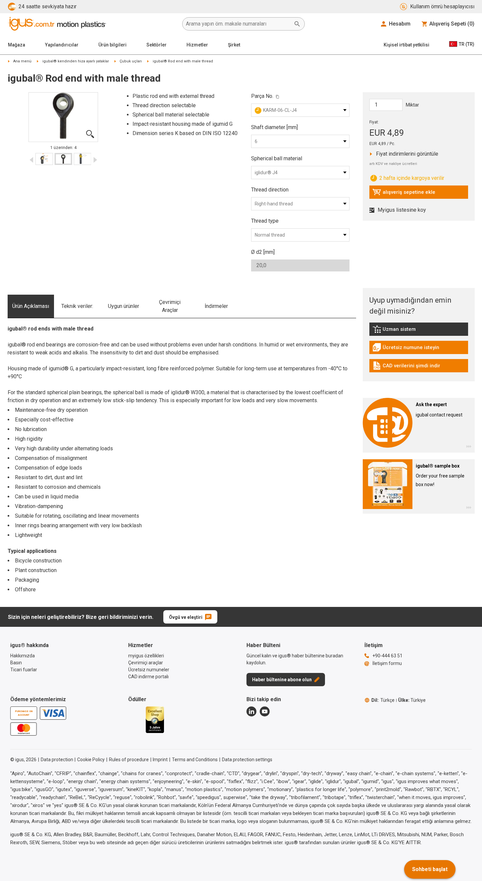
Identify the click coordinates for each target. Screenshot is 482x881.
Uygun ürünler (123, 306)
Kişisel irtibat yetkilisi (406, 44)
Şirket (234, 44)
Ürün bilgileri (112, 44)
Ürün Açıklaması (30, 306)
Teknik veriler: (77, 306)
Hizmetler (197, 44)
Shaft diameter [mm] (274, 127)
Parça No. (262, 96)
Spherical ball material (276, 158)
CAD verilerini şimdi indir (406, 367)
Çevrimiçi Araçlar (170, 306)
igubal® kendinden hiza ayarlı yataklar (75, 61)
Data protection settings (247, 759)
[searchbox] (238, 24)
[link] (418, 331)
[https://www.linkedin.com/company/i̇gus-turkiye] (251, 711)
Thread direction (270, 189)
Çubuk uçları (131, 61)
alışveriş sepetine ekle (403, 193)
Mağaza (16, 44)
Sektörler (156, 44)
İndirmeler (216, 306)
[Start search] (297, 24)
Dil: (383, 700)
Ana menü (22, 61)
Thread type (265, 221)
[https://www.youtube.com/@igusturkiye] (265, 711)
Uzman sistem (408, 330)
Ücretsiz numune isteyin (405, 349)
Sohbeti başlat (430, 869)
